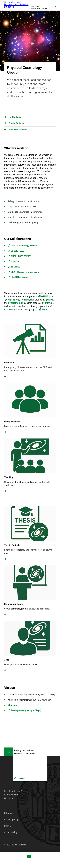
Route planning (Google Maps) (26, 710)
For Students (15, 117)
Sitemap (8, 813)
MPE (50, 299)
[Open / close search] (54, 5)
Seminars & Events (18, 129)
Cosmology (17, 303)
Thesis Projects (16, 123)
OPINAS (45, 296)
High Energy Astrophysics (20, 299)
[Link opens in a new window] (30, 764)
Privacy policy (11, 819)
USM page (13, 705)
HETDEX (15, 261)
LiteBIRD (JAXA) (19, 277)
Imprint (7, 826)
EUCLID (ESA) (17, 251)
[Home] (8, 751)
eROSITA (15, 266)
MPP (44, 309)
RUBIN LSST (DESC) (21, 256)
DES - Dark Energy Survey (24, 245)
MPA (47, 303)
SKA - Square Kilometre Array (26, 272)
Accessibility (10, 832)
